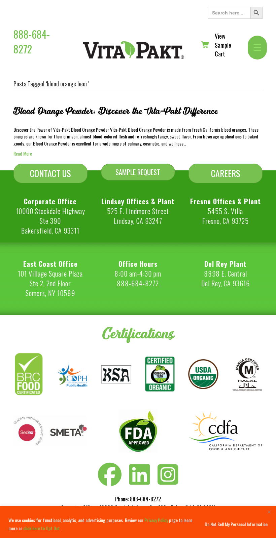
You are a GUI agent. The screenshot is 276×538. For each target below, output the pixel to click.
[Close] (269, 512)
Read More (22, 153)
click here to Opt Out (41, 528)
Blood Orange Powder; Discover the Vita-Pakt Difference (115, 111)
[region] (138, 522)
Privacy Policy (156, 520)
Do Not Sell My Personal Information (236, 524)
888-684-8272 (31, 41)
